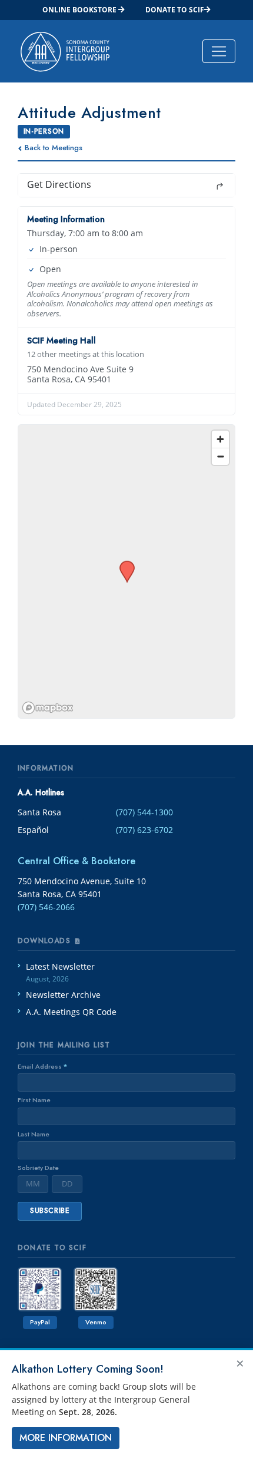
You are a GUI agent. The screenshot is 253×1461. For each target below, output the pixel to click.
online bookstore (80, 10)
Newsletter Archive (63, 994)
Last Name (33, 1134)
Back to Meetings (53, 147)
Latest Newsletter (60, 972)
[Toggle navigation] (218, 51)
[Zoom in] (220, 439)
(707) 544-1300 (144, 812)
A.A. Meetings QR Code (71, 1011)
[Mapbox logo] (48, 708)
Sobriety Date (38, 1167)
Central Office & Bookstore (76, 861)
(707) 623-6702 (144, 829)
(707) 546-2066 (46, 907)
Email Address (42, 1066)
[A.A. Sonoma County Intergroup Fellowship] (65, 51)
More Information (65, 1438)
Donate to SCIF (174, 10)
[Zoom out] (220, 456)
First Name (34, 1100)
